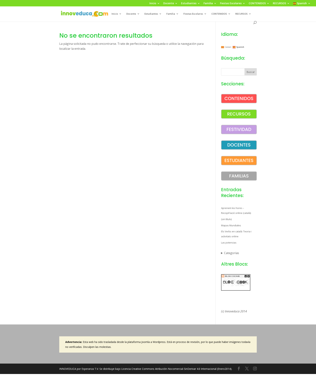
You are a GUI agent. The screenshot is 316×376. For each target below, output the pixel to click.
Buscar (251, 72)
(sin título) (226, 219)
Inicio (152, 3)
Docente (168, 3)
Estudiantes (188, 3)
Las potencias (228, 242)
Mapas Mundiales (231, 225)
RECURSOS (279, 3)
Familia (208, 3)
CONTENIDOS (257, 3)
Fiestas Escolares (231, 3)
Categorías (231, 253)
